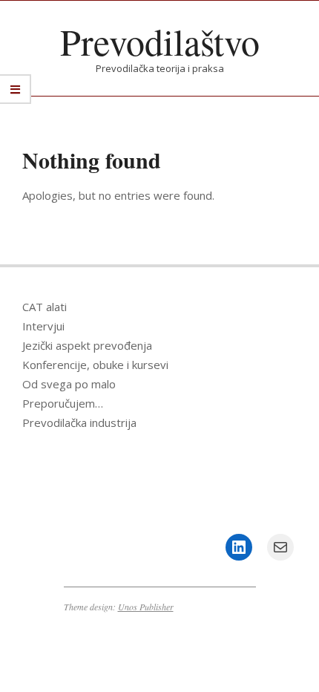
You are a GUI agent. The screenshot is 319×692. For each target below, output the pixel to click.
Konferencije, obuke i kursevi (95, 364)
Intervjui (43, 326)
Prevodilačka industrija (79, 422)
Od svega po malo (69, 383)
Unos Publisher (146, 607)
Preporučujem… (62, 403)
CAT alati (44, 306)
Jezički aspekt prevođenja (87, 345)
